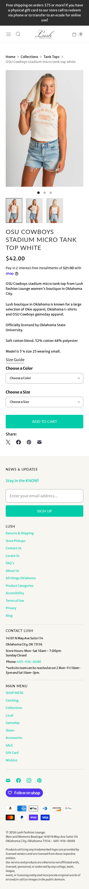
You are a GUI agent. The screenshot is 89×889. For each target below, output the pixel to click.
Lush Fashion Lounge (31, 832)
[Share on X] (9, 442)
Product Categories (19, 586)
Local (9, 715)
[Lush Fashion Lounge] (44, 34)
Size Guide (15, 360)
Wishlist (12, 760)
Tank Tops (51, 57)
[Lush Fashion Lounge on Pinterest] (42, 780)
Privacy (11, 608)
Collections (29, 57)
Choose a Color (19, 368)
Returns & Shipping (20, 533)
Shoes (10, 730)
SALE (9, 745)
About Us (12, 571)
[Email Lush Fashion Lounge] (11, 780)
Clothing (12, 700)
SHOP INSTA (14, 693)
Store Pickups (15, 541)
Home (10, 57)
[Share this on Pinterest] (29, 442)
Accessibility (15, 593)
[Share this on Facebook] (18, 442)
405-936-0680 (29, 662)
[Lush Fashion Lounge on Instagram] (32, 780)
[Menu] (8, 34)
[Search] (18, 34)
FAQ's (10, 563)
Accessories (14, 738)
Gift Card (12, 753)
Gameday (12, 723)
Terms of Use (15, 601)
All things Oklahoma (21, 578)
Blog (9, 616)
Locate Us (12, 556)
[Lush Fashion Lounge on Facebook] (21, 780)
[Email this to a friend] (39, 442)
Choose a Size (18, 392)
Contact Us (13, 548)
